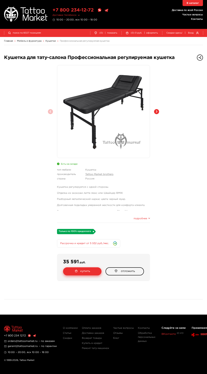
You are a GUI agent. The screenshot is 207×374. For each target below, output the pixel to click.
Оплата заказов (91, 328)
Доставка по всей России (187, 10)
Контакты (197, 19)
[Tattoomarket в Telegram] (106, 10)
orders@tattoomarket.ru (23, 341)
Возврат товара (92, 338)
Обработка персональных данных (146, 337)
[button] (156, 111)
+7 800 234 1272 (15, 336)
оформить (152, 33)
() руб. (136, 33)
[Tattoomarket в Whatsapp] (99, 10)
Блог (116, 338)
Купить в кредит (92, 343)
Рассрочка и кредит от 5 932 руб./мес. (84, 243)
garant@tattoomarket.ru (23, 346)
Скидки (67, 338)
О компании (70, 328)
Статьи (67, 333)
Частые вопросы (192, 15)
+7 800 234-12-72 (73, 10)
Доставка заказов (93, 333)
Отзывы (118, 333)
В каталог (193, 3)
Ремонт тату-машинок (95, 348)
